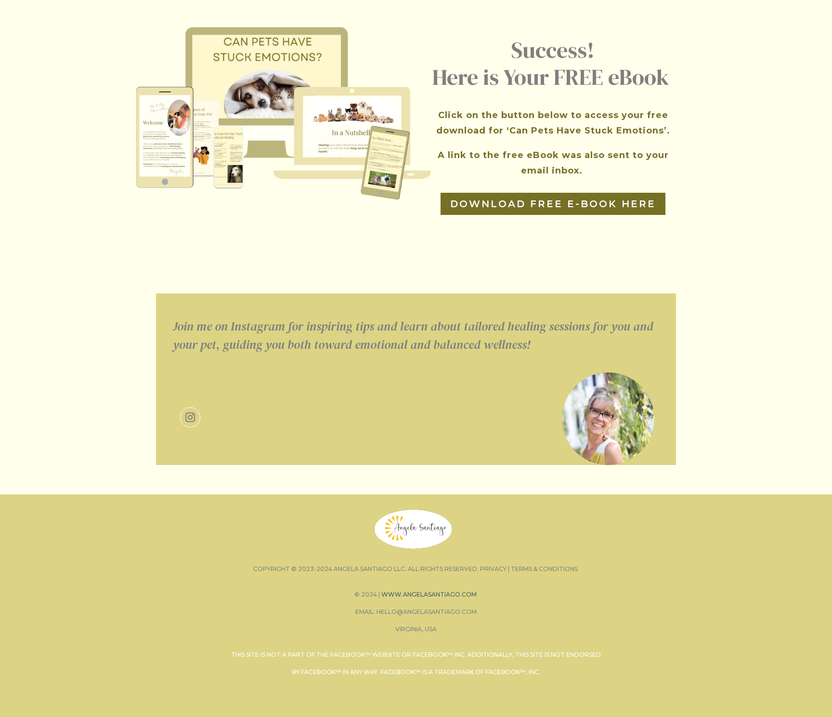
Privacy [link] (493, 568)
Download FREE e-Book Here (553, 204)
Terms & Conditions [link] (544, 568)
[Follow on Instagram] (190, 417)
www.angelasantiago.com (429, 594)
